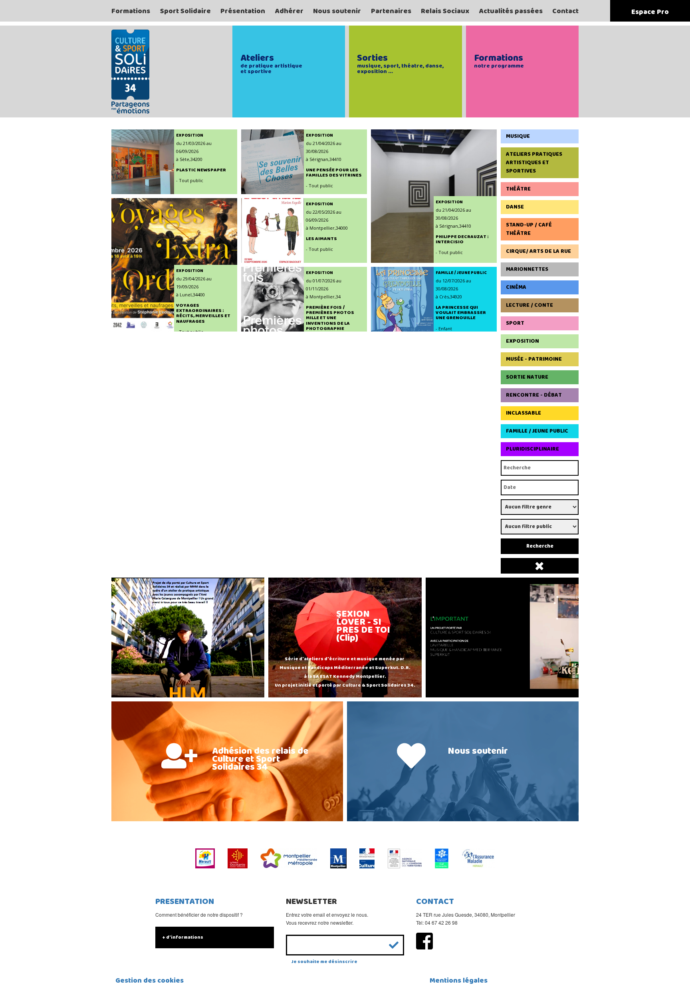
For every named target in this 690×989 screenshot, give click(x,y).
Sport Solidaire (185, 11)
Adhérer (289, 11)
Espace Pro (650, 12)
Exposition (522, 341)
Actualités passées (511, 11)
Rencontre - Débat (534, 395)
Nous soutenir (337, 11)
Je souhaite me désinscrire (324, 961)
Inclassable (523, 413)
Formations (130, 11)
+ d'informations (182, 937)
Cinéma (516, 287)
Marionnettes (527, 269)
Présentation (242, 11)
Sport (515, 323)
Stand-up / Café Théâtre (529, 229)
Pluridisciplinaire (532, 449)
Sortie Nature (527, 377)
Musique (518, 136)
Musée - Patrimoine (534, 359)
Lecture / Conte (529, 305)
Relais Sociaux (445, 11)
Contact (565, 11)
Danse (515, 207)
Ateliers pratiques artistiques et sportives (534, 162)
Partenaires (391, 11)
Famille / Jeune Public (537, 431)
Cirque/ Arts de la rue (538, 251)
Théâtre (518, 189)
